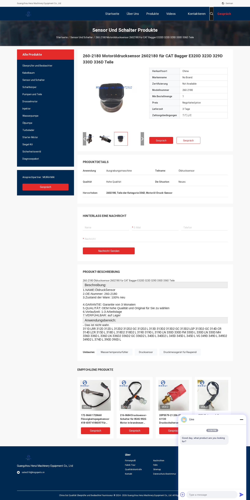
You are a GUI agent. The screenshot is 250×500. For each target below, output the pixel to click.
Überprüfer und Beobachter (37, 65)
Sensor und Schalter (81, 37)
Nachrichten (158, 460)
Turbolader (28, 130)
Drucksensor (146, 352)
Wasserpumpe (30, 115)
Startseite (62, 37)
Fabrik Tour (130, 465)
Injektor (26, 108)
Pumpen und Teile (32, 94)
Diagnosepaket (30, 158)
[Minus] (241, 419)
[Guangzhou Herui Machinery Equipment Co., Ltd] (28, 13)
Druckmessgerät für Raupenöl (180, 352)
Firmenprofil (130, 460)
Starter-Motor (30, 137)
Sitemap (157, 469)
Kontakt (128, 474)
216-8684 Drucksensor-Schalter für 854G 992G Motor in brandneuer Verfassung (133, 419)
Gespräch (45, 187)
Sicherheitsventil (31, 151)
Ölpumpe (27, 123)
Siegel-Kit (27, 144)
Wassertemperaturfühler (114, 352)
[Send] (241, 494)
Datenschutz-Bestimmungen (164, 474)
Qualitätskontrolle (133, 469)
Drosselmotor (30, 101)
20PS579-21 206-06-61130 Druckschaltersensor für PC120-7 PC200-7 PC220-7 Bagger (173, 419)
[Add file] (182, 494)
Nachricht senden (108, 251)
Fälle (155, 465)
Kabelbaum (28, 72)
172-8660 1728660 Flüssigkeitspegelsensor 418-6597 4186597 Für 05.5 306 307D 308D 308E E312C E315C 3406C (95, 419)
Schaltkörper (29, 87)
